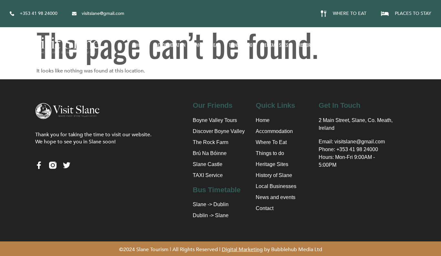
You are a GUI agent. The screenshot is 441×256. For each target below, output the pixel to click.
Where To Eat (207, 44)
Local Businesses (355, 44)
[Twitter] (66, 165)
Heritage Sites (275, 44)
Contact (430, 44)
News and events (397, 44)
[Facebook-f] (39, 165)
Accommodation (170, 44)
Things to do (240, 44)
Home (141, 44)
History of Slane (314, 44)
